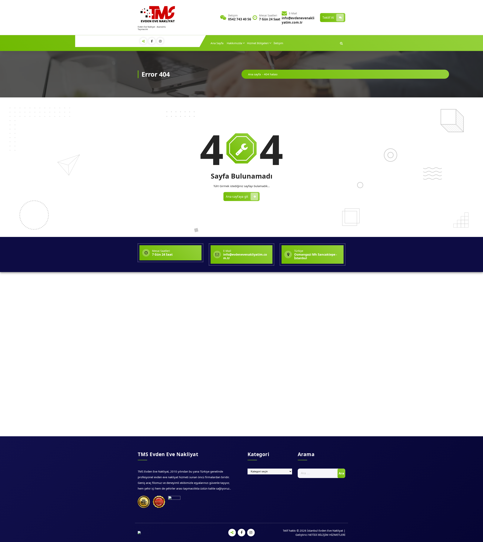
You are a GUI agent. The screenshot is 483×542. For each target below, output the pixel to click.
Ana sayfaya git (237, 196)
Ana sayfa (254, 74)
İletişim (278, 43)
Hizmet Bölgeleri (258, 43)
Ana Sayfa (217, 43)
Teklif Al (328, 17)
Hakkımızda (234, 43)
